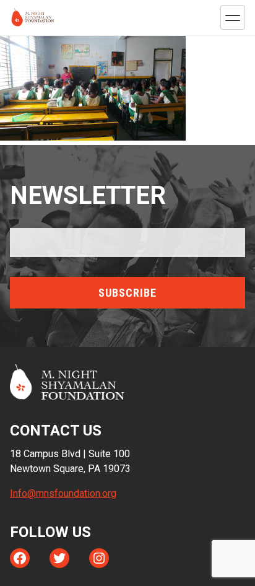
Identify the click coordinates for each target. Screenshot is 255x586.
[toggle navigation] (232, 17)
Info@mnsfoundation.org (63, 493)
